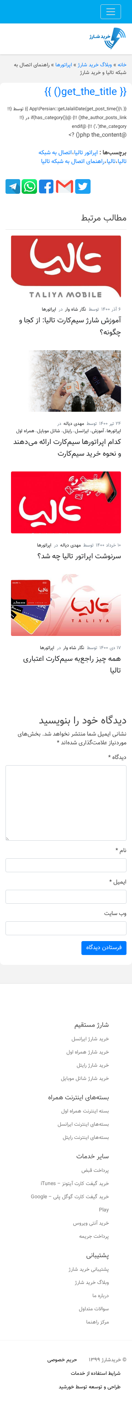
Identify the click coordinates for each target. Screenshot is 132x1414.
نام (120, 851)
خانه (122, 65)
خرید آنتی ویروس (91, 1223)
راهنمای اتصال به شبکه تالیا (72, 161)
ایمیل (117, 882)
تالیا (111, 161)
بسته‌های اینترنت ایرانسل (83, 1125)
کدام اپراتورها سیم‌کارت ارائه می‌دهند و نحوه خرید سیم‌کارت (67, 448)
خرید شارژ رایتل (93, 1066)
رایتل (67, 431)
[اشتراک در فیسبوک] (45, 186)
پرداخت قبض (95, 1171)
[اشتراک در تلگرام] (13, 186)
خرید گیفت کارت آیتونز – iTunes (75, 1184)
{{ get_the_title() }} (85, 92)
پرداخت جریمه (94, 1237)
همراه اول (25, 431)
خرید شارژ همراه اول (87, 1052)
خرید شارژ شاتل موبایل (85, 1079)
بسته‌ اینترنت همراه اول (85, 1111)
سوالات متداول (94, 1309)
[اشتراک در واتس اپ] (28, 186)
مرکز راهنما (97, 1322)
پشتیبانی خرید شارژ (89, 1270)
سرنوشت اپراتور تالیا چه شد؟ (79, 556)
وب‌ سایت (115, 914)
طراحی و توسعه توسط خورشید (90, 1387)
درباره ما (100, 1296)
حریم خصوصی (62, 1360)
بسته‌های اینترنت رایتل (86, 1138)
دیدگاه (117, 758)
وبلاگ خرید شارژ (95, 65)
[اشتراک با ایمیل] (64, 186)
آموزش (98, 431)
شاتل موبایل (48, 431)
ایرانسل (82, 431)
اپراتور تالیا (86, 153)
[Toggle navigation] (110, 11)
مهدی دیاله (73, 423)
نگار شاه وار (75, 309)
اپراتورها (63, 65)
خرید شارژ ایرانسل (90, 1039)
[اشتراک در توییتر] (82, 186)
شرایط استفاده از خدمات (96, 1374)
